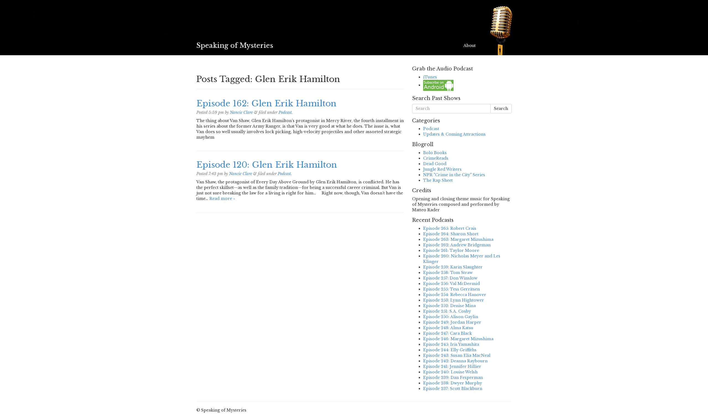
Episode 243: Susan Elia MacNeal (456, 355)
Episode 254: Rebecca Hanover (454, 294)
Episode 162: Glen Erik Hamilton (266, 103)
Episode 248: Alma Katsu (448, 327)
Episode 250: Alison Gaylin (450, 316)
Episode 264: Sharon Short (450, 233)
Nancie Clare (241, 112)
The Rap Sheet (438, 180)
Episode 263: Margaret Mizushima (458, 239)
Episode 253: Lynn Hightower (453, 300)
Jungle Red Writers (442, 169)
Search (501, 108)
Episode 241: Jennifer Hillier (452, 366)
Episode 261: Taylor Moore (451, 250)
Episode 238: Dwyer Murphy (452, 383)
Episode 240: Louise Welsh (450, 372)
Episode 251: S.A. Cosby (447, 311)
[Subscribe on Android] (438, 85)
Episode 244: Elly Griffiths (450, 349)
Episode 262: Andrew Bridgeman (457, 244)
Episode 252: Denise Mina (449, 305)
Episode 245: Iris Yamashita (451, 344)
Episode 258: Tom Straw (448, 272)
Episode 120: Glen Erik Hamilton (266, 165)
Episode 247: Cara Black (447, 333)
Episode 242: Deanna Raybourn (455, 360)
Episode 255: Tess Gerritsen (451, 289)
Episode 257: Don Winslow (450, 278)
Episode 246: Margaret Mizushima (458, 338)
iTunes (430, 77)
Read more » (222, 198)
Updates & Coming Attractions (454, 134)
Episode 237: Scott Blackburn (452, 388)
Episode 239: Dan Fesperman (453, 377)
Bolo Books (435, 152)
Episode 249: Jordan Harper (452, 322)
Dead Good (434, 163)
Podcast (285, 112)
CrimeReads (435, 158)
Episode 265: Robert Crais (449, 228)
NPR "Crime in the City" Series (454, 174)
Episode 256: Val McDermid (451, 283)
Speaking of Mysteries (234, 45)
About (470, 45)
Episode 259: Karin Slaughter (453, 267)
